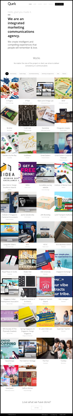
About (45, 4)
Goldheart (27, 155)
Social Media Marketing (34, 73)
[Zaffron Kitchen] (27, 375)
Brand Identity (13, 73)
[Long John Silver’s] (10, 232)
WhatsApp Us (45, 414)
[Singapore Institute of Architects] (27, 286)
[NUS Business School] (63, 232)
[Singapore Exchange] (63, 259)
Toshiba (63, 361)
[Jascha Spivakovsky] (27, 202)
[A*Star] (27, 88)
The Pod (45, 361)
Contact (51, 4)
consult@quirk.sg (54, 414)
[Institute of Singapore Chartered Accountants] (10, 202)
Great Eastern (45, 155)
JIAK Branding (45, 215)
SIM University (45, 272)
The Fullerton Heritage (27, 361)
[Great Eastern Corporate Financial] (63, 142)
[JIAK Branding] (45, 202)
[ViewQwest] (10, 375)
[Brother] (10, 115)
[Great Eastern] (45, 142)
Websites (64, 73)
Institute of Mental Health (63, 185)
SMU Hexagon (63, 299)
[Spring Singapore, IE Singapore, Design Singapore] (27, 316)
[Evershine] (45, 115)
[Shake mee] (27, 259)
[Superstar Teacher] (63, 316)
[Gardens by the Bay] (10, 142)
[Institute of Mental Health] (63, 172)
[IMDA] (27, 172)
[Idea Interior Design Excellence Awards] (10, 172)
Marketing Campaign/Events (48, 73)
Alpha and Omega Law (45, 101)
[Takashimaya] (10, 348)
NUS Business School (63, 244)
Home (30, 4)
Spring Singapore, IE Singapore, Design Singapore (27, 331)
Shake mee (27, 272)
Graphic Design (22, 73)
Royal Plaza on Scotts (9, 272)
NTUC (45, 244)
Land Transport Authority (63, 215)
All (6, 73)
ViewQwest (9, 388)
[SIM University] (45, 259)
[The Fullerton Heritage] (27, 348)
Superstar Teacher (63, 329)
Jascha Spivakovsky (27, 215)
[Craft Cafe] (27, 115)
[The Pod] (45, 348)
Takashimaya (9, 361)
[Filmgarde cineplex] (63, 115)
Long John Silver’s (9, 244)
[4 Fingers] (10, 88)
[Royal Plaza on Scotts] (10, 259)
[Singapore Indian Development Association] (10, 286)
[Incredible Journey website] (45, 172)
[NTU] (27, 232)
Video (58, 73)
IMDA (27, 185)
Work (35, 4)
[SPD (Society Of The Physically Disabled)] (10, 316)
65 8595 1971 (62, 414)
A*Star (27, 101)
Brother (9, 128)
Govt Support (59, 4)
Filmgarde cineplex (63, 128)
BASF (63, 101)
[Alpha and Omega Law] (45, 88)
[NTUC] (45, 232)
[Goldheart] (27, 142)
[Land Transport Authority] (63, 202)
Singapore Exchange (63, 272)
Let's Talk (37, 407)
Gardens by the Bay (9, 155)
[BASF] (63, 88)
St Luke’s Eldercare (45, 329)
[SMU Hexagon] (63, 286)
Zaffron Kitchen (27, 388)
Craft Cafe (27, 128)
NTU (27, 244)
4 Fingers (9, 101)
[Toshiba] (63, 348)
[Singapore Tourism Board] (45, 286)
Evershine (45, 128)
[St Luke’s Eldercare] (45, 316)
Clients (40, 4)
